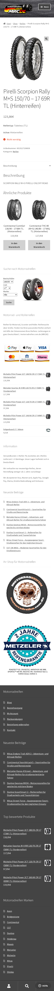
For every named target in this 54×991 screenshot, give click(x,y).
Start (9, 23)
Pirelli (10, 966)
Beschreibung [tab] (10, 165)
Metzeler (11, 949)
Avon (9, 911)
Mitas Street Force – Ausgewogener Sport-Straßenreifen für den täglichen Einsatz (25, 541)
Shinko (10, 972)
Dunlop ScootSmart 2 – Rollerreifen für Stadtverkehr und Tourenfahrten (23, 534)
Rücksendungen (15, 719)
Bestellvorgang (14, 707)
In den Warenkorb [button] (14, 245)
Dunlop (10, 933)
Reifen (22, 23)
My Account (12, 713)
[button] (46, 38)
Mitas (10, 960)
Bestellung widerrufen (18, 724)
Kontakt (11, 730)
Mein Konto (9, 986)
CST (9, 927)
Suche (27, 986)
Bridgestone (13, 916)
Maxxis (10, 944)
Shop (15, 23)
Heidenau (11, 938)
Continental (13, 922)
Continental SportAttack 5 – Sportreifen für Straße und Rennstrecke (26, 511)
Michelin (11, 955)
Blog (9, 702)
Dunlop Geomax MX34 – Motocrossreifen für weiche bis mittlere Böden (26, 526)
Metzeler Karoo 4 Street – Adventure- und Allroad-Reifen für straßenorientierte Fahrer (26, 518)
